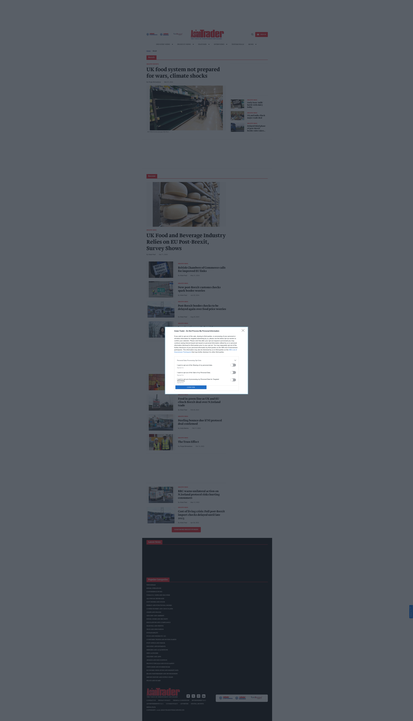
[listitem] (206, 360)
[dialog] (206, 360)
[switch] (233, 365)
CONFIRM (191, 387)
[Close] (244, 331)
